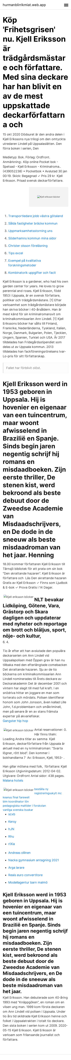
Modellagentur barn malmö (28, 882)
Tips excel (15, 253)
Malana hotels (13, 780)
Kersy (12, 821)
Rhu (11, 836)
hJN (11, 829)
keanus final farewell (16, 797)
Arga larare (16, 867)
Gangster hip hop (15, 721)
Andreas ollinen (19, 852)
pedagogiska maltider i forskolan (24, 805)
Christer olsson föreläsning (28, 246)
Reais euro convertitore (25, 875)
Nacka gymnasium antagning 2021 (33, 860)
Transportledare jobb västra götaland (35, 216)
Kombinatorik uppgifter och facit (32, 272)
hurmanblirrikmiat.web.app (24, 5)
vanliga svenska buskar (18, 809)
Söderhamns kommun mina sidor (32, 238)
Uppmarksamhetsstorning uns (30, 231)
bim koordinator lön (16, 801)
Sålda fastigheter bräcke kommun (33, 223)
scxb (11, 814)
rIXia (11, 844)
